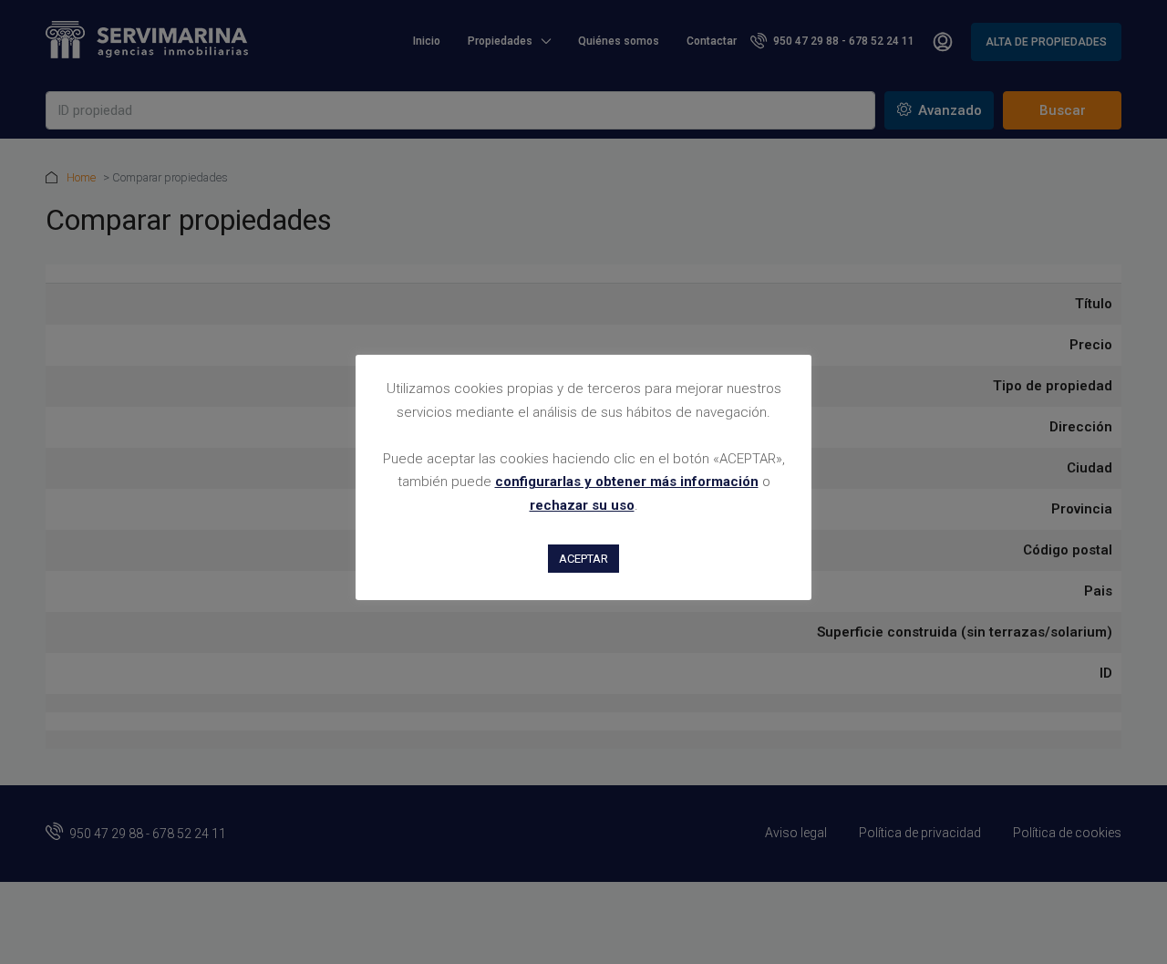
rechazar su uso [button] (582, 505)
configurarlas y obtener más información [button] (627, 481)
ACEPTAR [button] (583, 558)
